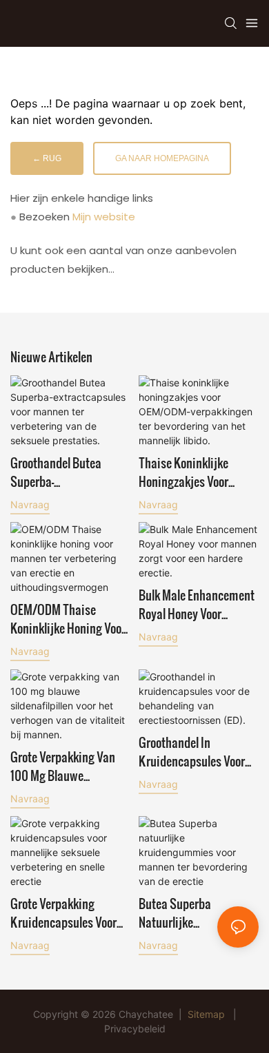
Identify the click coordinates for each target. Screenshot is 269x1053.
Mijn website (103, 216)
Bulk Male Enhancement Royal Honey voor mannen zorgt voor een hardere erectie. (197, 604)
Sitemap (206, 1014)
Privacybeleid (135, 1028)
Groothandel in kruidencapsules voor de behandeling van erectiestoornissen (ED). (197, 751)
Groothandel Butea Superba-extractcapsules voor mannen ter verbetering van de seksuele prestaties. (68, 471)
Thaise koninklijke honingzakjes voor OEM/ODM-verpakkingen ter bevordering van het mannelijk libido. (198, 471)
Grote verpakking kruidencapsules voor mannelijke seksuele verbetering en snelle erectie (63, 912)
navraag (30, 504)
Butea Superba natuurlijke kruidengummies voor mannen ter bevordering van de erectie (198, 912)
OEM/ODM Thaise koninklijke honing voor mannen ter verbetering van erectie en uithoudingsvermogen (68, 618)
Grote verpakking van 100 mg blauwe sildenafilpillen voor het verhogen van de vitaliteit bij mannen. (69, 765)
